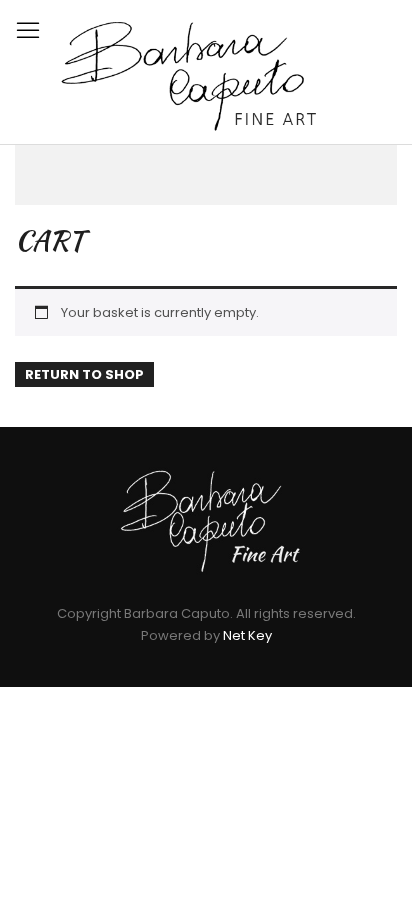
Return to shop (84, 374)
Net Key (247, 635)
